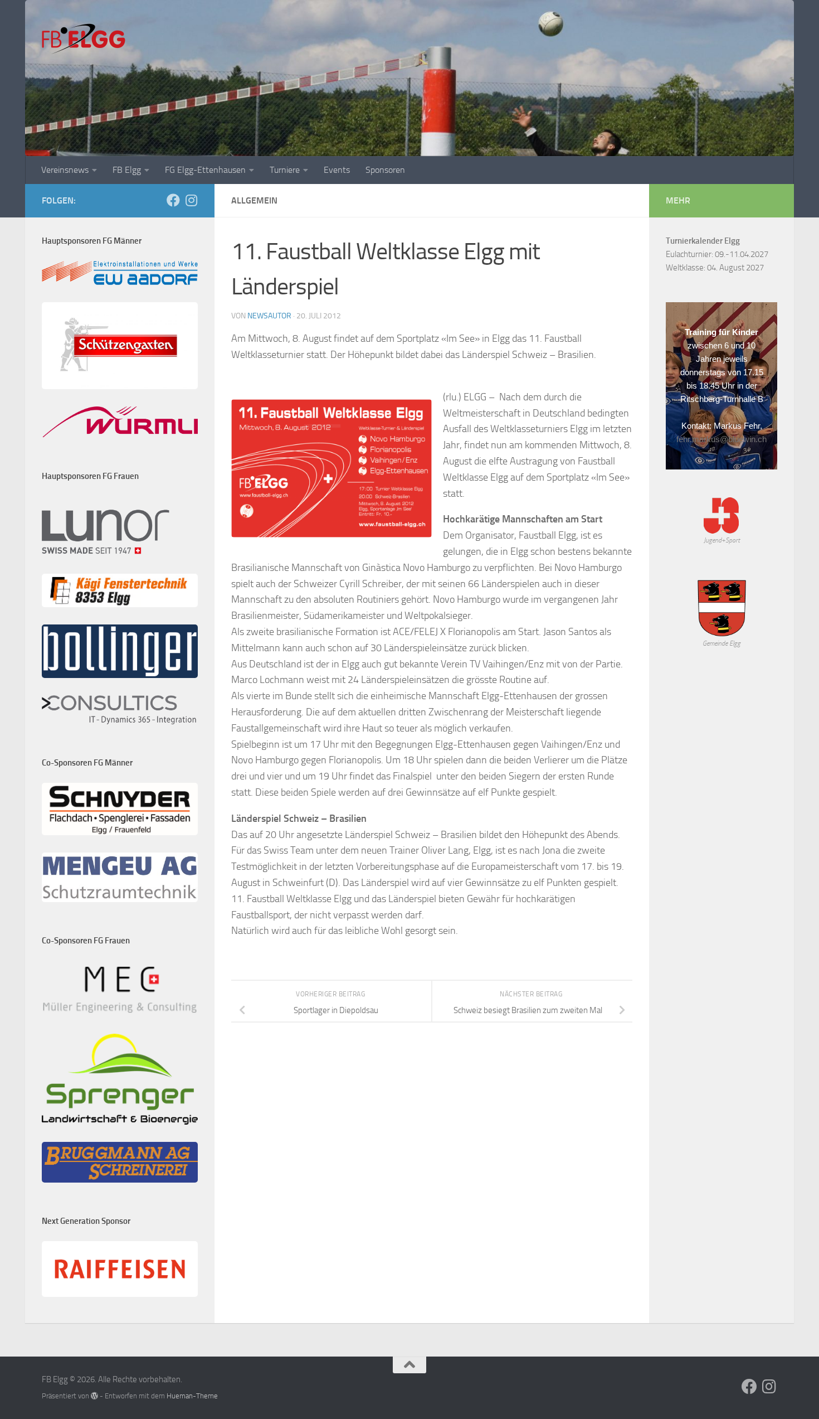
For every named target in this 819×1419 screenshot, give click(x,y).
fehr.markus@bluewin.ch (721, 439)
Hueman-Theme (192, 1396)
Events (337, 169)
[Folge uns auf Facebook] (173, 200)
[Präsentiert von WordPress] (94, 1395)
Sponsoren (385, 169)
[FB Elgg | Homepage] (83, 39)
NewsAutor (269, 316)
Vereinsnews (65, 169)
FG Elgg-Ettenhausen (205, 169)
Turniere (285, 169)
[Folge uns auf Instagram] (191, 200)
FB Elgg (127, 169)
